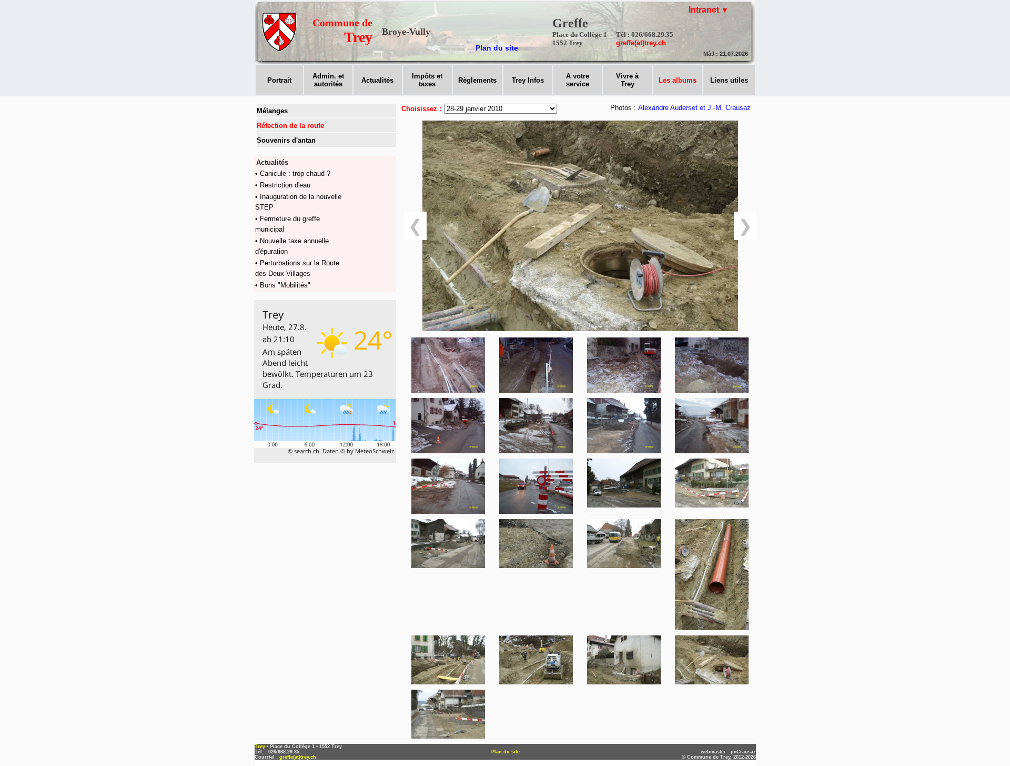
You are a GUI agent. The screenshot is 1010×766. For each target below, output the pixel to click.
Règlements (477, 80)
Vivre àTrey (627, 80)
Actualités (377, 80)
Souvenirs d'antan (286, 140)
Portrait (279, 80)
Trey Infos (528, 80)
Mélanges (272, 111)
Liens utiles (729, 80)
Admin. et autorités (328, 80)
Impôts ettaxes (427, 80)
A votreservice (577, 80)
